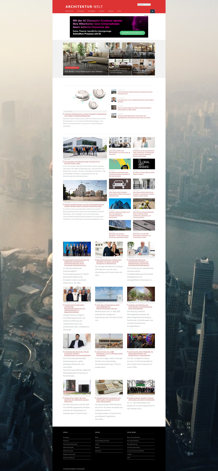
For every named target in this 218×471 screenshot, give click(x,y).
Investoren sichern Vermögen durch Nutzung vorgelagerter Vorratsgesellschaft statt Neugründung (119, 214)
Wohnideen (91, 11)
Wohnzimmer (114, 65)
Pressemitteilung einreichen (102, 440)
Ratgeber (97, 447)
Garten (101, 11)
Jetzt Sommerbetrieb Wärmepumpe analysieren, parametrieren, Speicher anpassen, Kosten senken (143, 193)
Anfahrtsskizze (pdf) (68, 447)
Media (96, 437)
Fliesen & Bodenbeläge (72, 67)
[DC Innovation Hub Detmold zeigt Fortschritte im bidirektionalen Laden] (85, 147)
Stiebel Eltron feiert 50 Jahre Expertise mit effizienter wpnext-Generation (76, 399)
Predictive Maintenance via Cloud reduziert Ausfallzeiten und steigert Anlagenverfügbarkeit (85, 115)
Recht (119, 11)
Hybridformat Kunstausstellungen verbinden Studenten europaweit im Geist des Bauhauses (119, 174)
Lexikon (97, 444)
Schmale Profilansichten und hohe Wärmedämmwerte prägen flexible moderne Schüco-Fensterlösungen (84, 205)
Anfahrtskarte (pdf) (68, 451)
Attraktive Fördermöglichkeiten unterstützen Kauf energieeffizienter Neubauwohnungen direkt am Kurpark (134, 116)
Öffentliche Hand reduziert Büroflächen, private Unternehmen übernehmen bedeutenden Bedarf (119, 235)
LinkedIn (129, 454)
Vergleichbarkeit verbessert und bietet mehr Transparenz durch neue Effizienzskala (108, 399)
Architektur (69, 11)
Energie (110, 11)
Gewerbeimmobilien (116, 45)
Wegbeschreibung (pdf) (69, 454)
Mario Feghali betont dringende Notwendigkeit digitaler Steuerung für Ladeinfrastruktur (120, 193)
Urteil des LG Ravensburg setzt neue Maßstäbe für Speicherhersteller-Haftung (107, 306)
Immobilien (80, 11)
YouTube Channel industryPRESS (135, 451)
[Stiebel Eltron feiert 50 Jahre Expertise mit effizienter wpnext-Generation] (77, 387)
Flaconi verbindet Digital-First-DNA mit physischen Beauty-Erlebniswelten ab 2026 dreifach (134, 108)
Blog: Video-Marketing (133, 440)
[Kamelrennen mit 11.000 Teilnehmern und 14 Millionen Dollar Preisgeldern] (109, 341)
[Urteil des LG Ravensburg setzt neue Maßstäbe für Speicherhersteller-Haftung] (109, 294)
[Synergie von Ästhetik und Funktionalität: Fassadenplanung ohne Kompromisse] (141, 294)
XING (128, 457)
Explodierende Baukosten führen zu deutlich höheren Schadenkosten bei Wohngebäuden (77, 353)
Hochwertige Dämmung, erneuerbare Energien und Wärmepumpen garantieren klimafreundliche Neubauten (138, 262)
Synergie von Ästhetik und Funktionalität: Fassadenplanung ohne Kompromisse (140, 306)
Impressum (66, 440)
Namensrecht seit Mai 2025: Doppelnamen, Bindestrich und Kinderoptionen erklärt (142, 235)
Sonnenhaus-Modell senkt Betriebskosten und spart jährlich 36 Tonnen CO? (119, 152)
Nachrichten (98, 451)
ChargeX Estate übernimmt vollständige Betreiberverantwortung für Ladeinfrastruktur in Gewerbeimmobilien (74, 308)
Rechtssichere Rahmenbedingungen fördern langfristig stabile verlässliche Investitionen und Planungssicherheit (143, 214)
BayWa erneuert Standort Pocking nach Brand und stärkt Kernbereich (141, 399)
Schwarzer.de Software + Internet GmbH (74, 469)
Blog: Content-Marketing (133, 437)
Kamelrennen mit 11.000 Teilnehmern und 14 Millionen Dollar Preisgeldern (109, 353)
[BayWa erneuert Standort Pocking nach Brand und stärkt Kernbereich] (141, 387)
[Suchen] (152, 11)
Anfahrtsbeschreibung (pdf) (70, 444)
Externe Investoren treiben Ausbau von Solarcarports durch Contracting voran (135, 92)
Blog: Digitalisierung (132, 444)
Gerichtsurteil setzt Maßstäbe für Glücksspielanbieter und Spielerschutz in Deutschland (140, 353)
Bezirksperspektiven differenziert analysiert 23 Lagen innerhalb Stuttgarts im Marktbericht (109, 261)
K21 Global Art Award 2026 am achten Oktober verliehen (144, 173)
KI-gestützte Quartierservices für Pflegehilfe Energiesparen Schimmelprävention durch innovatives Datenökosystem (76, 262)
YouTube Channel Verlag (133, 447)
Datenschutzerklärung (68, 457)
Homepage (66, 437)
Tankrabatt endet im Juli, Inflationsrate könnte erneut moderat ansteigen (135, 100)
